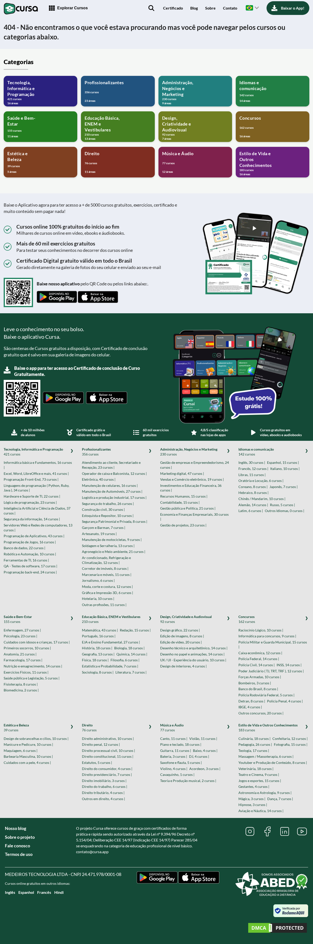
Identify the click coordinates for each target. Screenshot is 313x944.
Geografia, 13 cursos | (98, 654)
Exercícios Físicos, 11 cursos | (26, 672)
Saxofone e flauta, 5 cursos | (181, 762)
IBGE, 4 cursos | (250, 707)
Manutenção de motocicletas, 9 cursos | (112, 539)
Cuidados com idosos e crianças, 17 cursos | (37, 642)
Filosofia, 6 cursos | (125, 660)
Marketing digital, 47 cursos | (182, 473)
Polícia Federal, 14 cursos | (258, 659)
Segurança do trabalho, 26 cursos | (108, 503)
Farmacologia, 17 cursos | (23, 660)
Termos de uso (19, 854)
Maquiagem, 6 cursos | (20, 750)
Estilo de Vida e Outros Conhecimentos (268, 727)
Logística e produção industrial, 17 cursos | (114, 497)
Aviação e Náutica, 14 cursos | (260, 811)
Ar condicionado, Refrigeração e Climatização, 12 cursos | (106, 560)
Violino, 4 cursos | (173, 769)
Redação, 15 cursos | (135, 630)
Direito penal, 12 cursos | (101, 744)
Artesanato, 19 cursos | (99, 534)
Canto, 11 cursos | (173, 738)
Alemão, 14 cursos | (253, 505)
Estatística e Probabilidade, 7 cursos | (110, 666)
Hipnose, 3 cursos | (252, 805)
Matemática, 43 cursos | (100, 630)
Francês (44, 892)
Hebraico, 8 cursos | (253, 492)
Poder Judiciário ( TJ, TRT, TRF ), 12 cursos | (271, 671)
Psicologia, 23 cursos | (20, 636)
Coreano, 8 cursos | (253, 487)
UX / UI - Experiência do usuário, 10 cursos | (193, 660)
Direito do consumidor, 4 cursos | (107, 769)
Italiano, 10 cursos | (285, 468)
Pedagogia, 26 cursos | (255, 744)
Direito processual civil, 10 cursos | (108, 750)
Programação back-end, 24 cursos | (30, 572)
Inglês (10, 892)
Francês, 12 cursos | (253, 468)
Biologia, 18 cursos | (129, 648)
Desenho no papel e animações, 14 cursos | (192, 654)
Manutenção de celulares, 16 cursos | (110, 485)
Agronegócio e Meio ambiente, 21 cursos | (113, 551)
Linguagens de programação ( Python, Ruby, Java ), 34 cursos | (36, 487)
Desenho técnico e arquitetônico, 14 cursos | (193, 648)
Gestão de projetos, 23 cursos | (183, 525)
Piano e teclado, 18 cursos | (180, 744)
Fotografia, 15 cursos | (290, 744)
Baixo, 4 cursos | (205, 750)
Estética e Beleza (16, 727)
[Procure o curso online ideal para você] (151, 8)
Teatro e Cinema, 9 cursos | (258, 774)
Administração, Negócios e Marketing (188, 451)
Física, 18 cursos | (95, 660)
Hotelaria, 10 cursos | (98, 598)
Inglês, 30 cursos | (251, 462)
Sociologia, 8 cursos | (97, 672)
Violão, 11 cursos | (203, 738)
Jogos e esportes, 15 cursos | (259, 781)
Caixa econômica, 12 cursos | (260, 653)
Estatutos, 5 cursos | (97, 762)
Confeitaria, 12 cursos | (290, 738)
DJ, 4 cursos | (199, 756)
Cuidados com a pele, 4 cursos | (27, 762)
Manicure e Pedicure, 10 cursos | (28, 744)
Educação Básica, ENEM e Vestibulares (111, 619)
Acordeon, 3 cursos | (204, 769)
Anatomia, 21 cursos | (20, 654)
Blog (194, 8)
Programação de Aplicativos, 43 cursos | (34, 536)
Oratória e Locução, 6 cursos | (260, 480)
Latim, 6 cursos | (250, 511)
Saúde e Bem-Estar (18, 619)
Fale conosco (17, 845)
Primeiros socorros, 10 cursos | (27, 648)
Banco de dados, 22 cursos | (24, 548)
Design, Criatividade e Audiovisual (186, 619)
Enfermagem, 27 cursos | (22, 630)
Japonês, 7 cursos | (283, 487)
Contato (230, 8)
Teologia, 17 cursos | (253, 750)
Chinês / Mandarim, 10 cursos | (261, 499)
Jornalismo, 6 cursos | (98, 580)
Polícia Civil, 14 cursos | (256, 665)
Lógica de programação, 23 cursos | (30, 502)
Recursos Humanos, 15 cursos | (183, 496)
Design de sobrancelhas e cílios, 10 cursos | (36, 738)
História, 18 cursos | (97, 648)
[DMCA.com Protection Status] (277, 928)
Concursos (246, 619)
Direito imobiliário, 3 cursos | (104, 781)
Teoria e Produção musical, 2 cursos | (188, 781)
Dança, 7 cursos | (280, 799)
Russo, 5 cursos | (282, 505)
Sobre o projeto (20, 837)
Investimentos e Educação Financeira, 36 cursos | (191, 487)
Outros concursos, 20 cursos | (260, 713)
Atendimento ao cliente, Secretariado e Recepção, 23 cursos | (111, 464)
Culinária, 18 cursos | (254, 738)
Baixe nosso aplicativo (58, 283)
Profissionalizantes (96, 451)
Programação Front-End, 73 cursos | (31, 479)
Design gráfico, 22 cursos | (180, 630)
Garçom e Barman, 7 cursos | (103, 527)
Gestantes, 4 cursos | (253, 786)
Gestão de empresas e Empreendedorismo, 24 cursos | (194, 464)
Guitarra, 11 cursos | (175, 750)
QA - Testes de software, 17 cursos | (30, 566)
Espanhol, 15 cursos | (283, 462)
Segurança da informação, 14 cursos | (32, 519)
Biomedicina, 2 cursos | (21, 690)
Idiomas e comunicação (256, 451)
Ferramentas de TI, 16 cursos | (26, 560)
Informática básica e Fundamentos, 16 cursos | (38, 464)
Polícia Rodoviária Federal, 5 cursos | (266, 695)
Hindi (59, 892)
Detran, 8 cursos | (251, 701)
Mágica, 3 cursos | (251, 799)
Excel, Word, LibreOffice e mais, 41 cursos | (36, 473)
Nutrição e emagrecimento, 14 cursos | (33, 666)
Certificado (173, 8)
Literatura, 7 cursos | (130, 672)
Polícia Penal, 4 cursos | (285, 701)
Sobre (210, 8)
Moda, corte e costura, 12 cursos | (107, 586)
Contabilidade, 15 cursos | (180, 502)
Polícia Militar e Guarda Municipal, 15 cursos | (272, 644)
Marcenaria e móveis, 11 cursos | (106, 574)
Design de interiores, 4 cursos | (183, 666)
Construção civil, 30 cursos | (103, 509)
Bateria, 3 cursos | (173, 756)
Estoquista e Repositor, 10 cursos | (108, 515)
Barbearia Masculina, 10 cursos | (28, 756)
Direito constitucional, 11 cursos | (107, 756)
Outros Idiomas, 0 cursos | (284, 511)
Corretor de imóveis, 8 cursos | (105, 568)
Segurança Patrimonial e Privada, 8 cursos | (114, 521)
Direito (89, 727)
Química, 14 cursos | (131, 654)
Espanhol (26, 892)
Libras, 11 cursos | (252, 475)
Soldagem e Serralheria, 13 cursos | (108, 546)
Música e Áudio (172, 727)
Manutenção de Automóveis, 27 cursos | (112, 491)
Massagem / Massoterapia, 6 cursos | (265, 756)
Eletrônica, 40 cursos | (98, 479)
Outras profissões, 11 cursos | (104, 605)
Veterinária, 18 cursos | (255, 769)
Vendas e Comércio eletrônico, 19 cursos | (192, 479)
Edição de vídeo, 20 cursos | (181, 642)
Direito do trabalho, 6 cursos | (104, 786)
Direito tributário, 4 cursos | (103, 793)
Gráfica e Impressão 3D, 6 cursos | (107, 593)
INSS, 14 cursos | (289, 665)
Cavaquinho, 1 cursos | (177, 774)
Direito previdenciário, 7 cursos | (107, 774)
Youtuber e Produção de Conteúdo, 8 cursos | (272, 762)
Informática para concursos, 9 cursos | (267, 636)
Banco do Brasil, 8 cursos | (258, 689)
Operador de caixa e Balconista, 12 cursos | (114, 473)
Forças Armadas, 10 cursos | (259, 677)
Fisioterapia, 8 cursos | (21, 684)
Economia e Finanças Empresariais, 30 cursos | (194, 516)
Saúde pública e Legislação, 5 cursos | (31, 678)
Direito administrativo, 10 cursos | (108, 738)
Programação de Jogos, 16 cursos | (30, 542)
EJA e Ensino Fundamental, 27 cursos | (111, 642)
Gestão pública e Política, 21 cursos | (187, 508)
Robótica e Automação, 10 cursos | (30, 554)
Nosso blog (15, 828)
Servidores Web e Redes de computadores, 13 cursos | (38, 527)
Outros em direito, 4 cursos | (103, 799)
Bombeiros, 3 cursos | (254, 683)
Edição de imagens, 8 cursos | (182, 636)
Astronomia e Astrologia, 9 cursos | (264, 793)
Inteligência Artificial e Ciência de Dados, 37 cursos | (37, 510)
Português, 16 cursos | (98, 636)
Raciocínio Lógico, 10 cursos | (260, 630)
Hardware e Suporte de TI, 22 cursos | (32, 496)
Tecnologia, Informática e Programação (33, 451)
